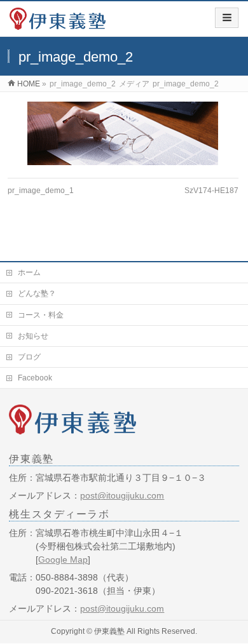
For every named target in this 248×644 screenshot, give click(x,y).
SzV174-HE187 (211, 190)
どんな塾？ (37, 293)
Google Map (63, 559)
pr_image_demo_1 (41, 190)
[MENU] (226, 18)
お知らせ (33, 336)
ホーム (29, 272)
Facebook (35, 377)
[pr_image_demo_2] (123, 133)
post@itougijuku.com (122, 495)
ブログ (29, 356)
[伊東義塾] (58, 23)
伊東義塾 (109, 631)
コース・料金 (41, 315)
